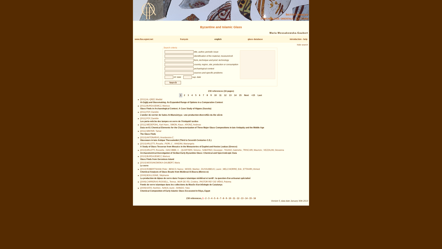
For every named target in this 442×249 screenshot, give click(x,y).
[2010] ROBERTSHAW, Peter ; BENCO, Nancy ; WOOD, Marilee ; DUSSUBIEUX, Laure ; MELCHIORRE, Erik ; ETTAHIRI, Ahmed (200, 169)
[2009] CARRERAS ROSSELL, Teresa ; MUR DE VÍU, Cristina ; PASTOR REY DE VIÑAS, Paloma (185, 182)
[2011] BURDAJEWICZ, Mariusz (155, 106)
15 (240, 95)
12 (225, 95)
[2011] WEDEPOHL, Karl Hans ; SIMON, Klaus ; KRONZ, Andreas (170, 124)
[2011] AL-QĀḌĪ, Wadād (151, 99)
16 (254, 198)
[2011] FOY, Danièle (149, 112)
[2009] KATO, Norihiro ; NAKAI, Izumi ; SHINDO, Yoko (165, 188)
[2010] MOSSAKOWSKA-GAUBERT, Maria (160, 163)
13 (230, 95)
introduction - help (298, 39)
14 (235, 95)
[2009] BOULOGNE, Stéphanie (154, 175)
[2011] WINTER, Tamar (150, 131)
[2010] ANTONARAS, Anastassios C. (157, 137)
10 (215, 95)
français (184, 39)
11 (220, 95)
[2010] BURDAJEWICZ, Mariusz (155, 156)
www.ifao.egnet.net (144, 39)
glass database (255, 39)
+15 (253, 95)
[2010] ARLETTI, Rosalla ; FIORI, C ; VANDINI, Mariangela (167, 143)
